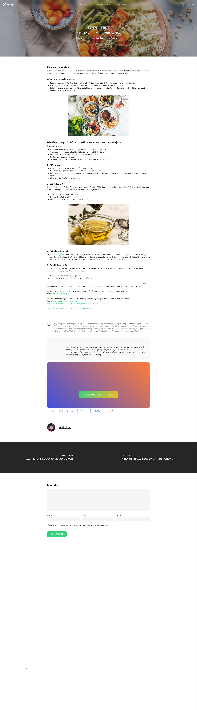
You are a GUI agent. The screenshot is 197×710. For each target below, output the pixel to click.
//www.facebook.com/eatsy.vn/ (64, 301)
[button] (193, 4)
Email (85, 515)
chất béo (56, 187)
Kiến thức (92, 28)
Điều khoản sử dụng (72, 644)
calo (79, 178)
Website (120, 515)
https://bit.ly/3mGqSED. (61, 294)
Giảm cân (104, 28)
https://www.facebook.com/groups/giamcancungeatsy (69, 308)
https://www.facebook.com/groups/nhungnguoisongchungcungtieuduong (77, 303)
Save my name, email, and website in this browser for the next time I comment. (79, 525)
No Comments (113, 38)
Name (50, 515)
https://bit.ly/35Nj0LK (95, 286)
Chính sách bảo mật (85, 644)
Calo (49, 268)
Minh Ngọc (82, 38)
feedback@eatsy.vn (19, 663)
